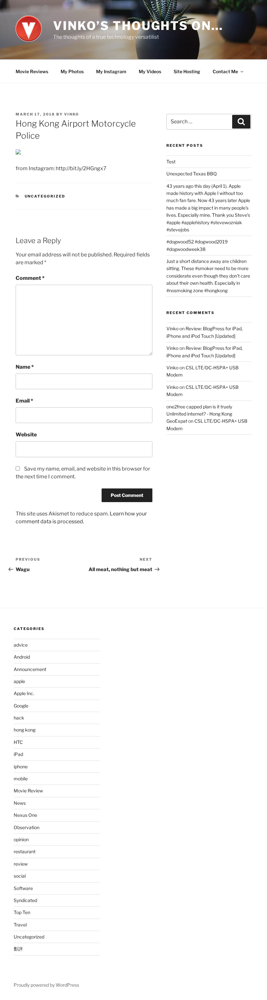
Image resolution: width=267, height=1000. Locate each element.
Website (26, 435)
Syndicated (25, 900)
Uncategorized (45, 196)
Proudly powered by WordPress (46, 985)
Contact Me (225, 71)
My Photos (72, 71)
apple (19, 681)
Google (21, 705)
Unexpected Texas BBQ (191, 173)
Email (24, 401)
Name (25, 367)
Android (22, 657)
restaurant (24, 851)
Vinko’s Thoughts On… (138, 26)
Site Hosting (187, 71)
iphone (21, 766)
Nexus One (25, 815)
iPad (18, 754)
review (21, 864)
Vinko (172, 328)
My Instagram (111, 71)
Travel (20, 924)
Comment (30, 278)
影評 (18, 949)
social (20, 876)
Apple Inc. (24, 693)
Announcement (30, 669)
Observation (26, 827)
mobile (21, 778)
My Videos (150, 71)
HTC (18, 742)
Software (23, 888)
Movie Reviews (32, 71)
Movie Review (28, 790)
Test (171, 161)
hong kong (24, 730)
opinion (21, 839)
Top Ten (22, 912)
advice (21, 645)
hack (19, 717)
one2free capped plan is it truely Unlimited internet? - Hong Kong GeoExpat (199, 414)
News (20, 803)
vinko (71, 114)
